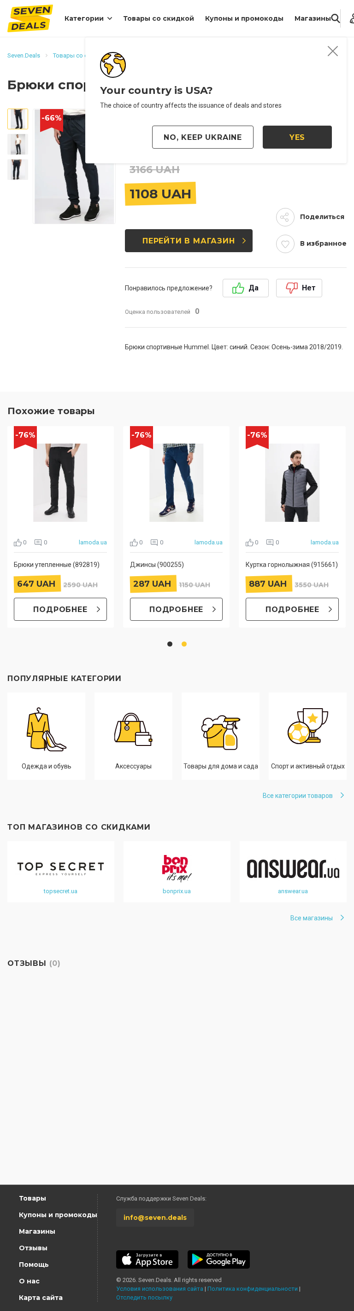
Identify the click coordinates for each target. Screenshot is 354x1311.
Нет (309, 287)
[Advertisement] (177, 1097)
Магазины (313, 18)
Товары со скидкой (158, 18)
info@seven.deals (155, 1217)
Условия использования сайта (159, 1288)
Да (253, 287)
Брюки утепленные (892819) (57, 564)
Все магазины (311, 918)
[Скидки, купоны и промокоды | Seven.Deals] (30, 18)
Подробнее (60, 609)
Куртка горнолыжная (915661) (292, 564)
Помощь (34, 1264)
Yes (297, 137)
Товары (32, 1198)
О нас (29, 1281)
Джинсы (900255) (157, 564)
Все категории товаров (298, 795)
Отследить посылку (144, 1297)
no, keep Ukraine (203, 137)
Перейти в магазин (188, 241)
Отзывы (33, 1248)
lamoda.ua (93, 542)
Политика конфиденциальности (252, 1288)
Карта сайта (41, 1298)
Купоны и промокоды (244, 18)
